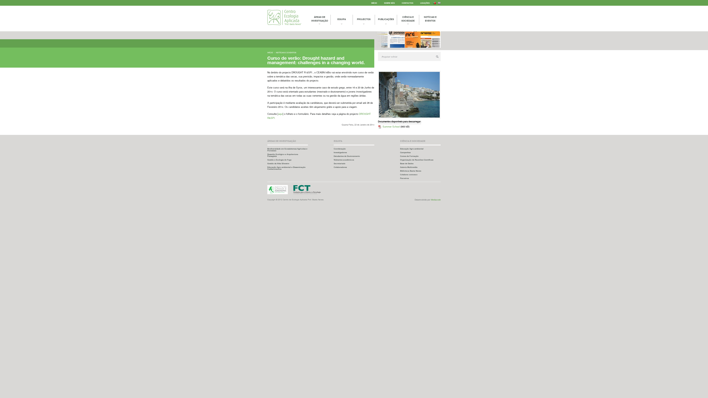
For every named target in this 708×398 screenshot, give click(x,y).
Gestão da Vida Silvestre (278, 163)
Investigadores (340, 152)
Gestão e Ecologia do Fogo (279, 160)
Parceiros (404, 178)
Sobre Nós (389, 3)
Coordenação (340, 149)
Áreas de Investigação (319, 19)
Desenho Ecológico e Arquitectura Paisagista (282, 155)
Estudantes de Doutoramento (347, 156)
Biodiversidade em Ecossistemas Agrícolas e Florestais (287, 150)
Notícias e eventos (286, 53)
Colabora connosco (408, 174)
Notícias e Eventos (430, 19)
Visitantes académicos (344, 160)
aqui (280, 114)
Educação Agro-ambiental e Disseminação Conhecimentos (286, 168)
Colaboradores (340, 167)
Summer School (391, 127)
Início (374, 3)
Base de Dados (406, 163)
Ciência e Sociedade (408, 19)
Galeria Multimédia (408, 167)
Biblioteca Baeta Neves (410, 171)
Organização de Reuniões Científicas (416, 160)
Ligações (425, 3)
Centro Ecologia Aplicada (284, 17)
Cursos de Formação (409, 156)
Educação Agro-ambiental (412, 149)
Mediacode (436, 200)
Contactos (407, 3)
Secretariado (339, 163)
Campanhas (405, 152)
